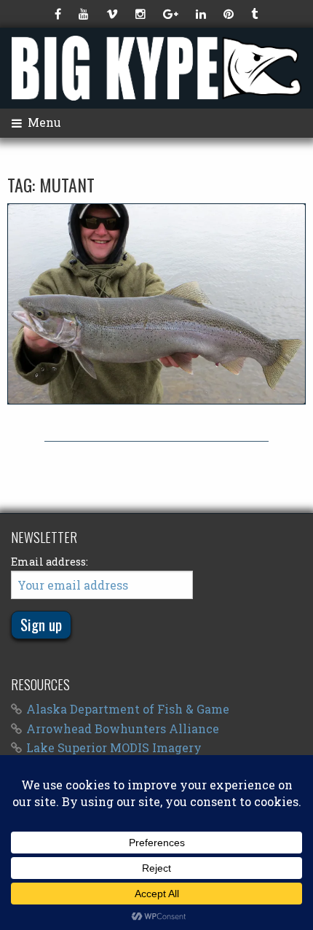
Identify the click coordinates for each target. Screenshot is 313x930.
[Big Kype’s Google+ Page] (172, 14)
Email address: (49, 561)
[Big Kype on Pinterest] (230, 14)
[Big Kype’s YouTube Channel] (85, 14)
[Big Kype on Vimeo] (113, 14)
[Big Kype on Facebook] (59, 14)
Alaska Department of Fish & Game (127, 708)
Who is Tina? (156, 304)
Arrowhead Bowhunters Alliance (122, 728)
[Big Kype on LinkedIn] (202, 14)
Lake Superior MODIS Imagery (114, 747)
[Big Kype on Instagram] (142, 14)
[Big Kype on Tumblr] (256, 14)
